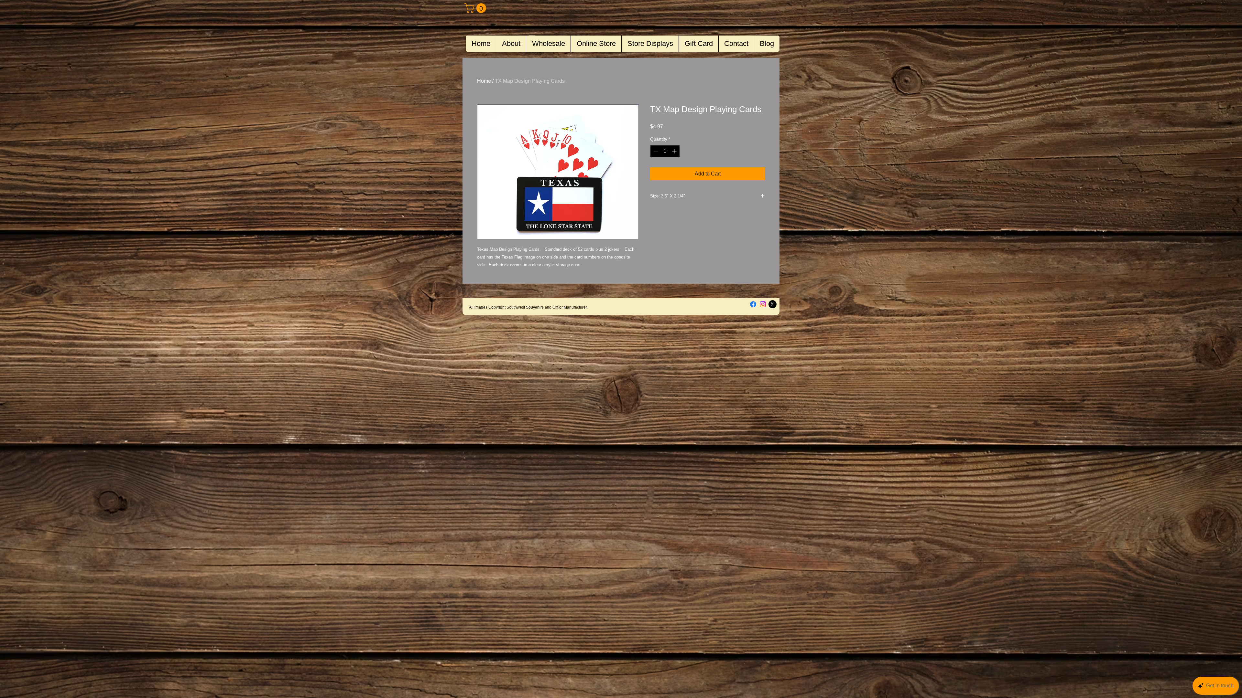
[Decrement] (655, 151)
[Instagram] (763, 304)
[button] (476, 8)
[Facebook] (753, 304)
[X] (772, 304)
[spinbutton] (665, 151)
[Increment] (675, 151)
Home (484, 81)
